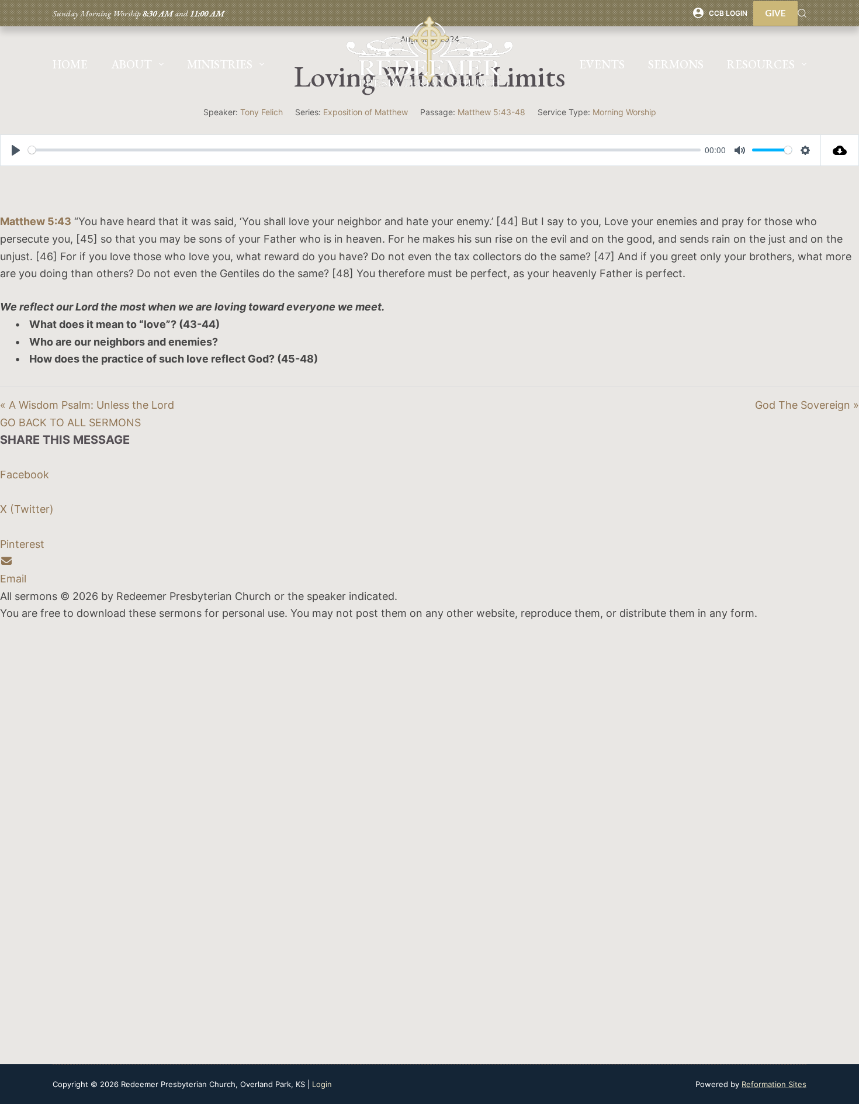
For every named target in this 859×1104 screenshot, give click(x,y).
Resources (761, 64)
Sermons (676, 64)
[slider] (364, 150)
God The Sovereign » (807, 405)
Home (70, 64)
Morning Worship (624, 112)
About (131, 64)
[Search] (802, 13)
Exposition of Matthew (365, 112)
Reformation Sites (774, 1084)
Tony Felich (261, 112)
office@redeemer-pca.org (64, 863)
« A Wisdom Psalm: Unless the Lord (87, 405)
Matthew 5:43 (35, 221)
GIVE (775, 13)
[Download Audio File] (840, 150)
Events (602, 64)
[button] (70, 422)
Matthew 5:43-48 (491, 112)
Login (322, 1084)
